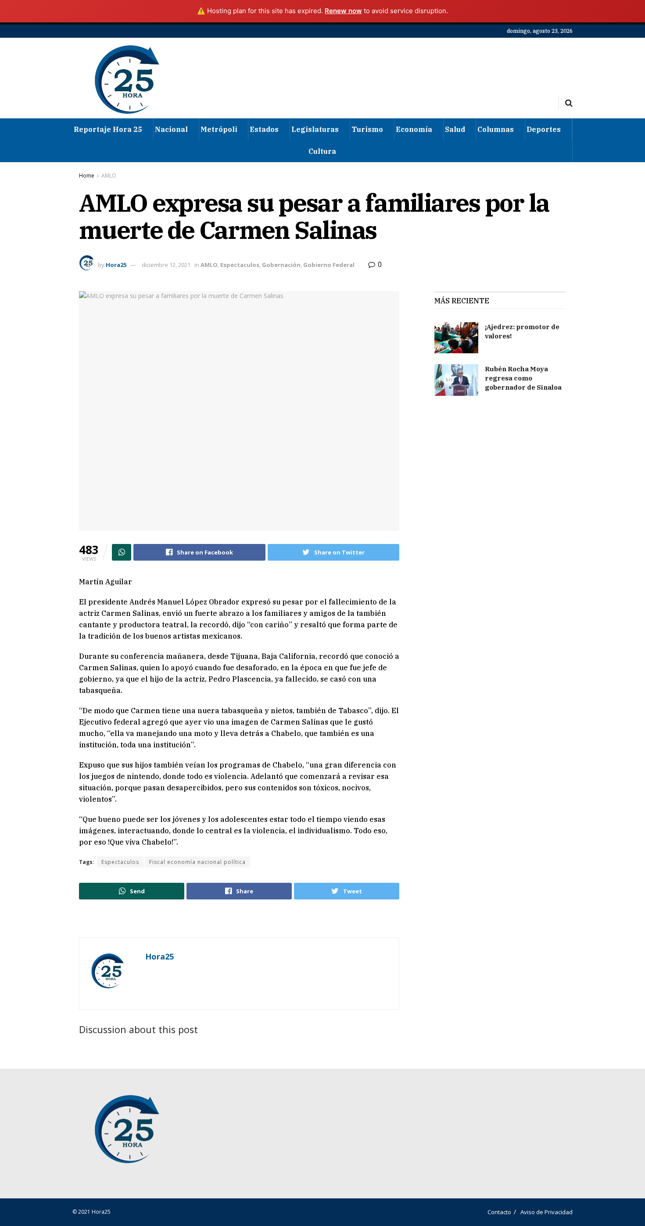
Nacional (171, 129)
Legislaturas (315, 129)
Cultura (322, 151)
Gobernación (281, 265)
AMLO (108, 175)
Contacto (499, 1212)
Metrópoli (219, 129)
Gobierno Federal (329, 265)
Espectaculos (239, 265)
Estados (264, 129)
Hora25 (116, 265)
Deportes (544, 129)
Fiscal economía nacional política (197, 862)
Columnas (495, 129)
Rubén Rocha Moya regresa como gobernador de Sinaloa (523, 378)
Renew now (343, 11)
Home (86, 175)
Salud (455, 129)
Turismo (367, 129)
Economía (414, 129)
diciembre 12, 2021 (166, 265)
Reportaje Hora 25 (108, 129)
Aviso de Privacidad (546, 1212)
